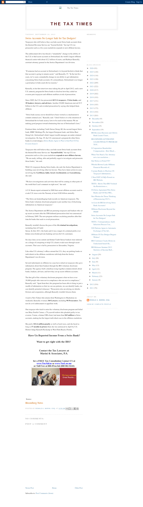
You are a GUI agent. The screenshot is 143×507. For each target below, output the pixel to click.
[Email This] (66, 408)
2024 (92, 75)
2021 (92, 86)
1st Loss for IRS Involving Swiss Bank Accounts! (103, 204)
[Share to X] (72, 408)
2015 (92, 108)
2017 (92, 101)
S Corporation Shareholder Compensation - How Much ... (103, 149)
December (96, 118)
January (95, 280)
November (96, 122)
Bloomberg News (34, 402)
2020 (92, 90)
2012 (92, 284)
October (95, 126)
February (95, 276)
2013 (92, 115)
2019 (92, 93)
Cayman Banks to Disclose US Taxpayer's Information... (102, 172)
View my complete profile (99, 304)
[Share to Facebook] (74, 408)
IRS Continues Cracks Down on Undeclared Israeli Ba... (103, 242)
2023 (92, 79)
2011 (92, 288)
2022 (92, 82)
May (94, 265)
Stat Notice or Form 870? (100, 161)
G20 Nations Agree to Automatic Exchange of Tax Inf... (103, 229)
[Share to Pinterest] (77, 408)
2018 (92, 97)
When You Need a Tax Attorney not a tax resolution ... (103, 156)
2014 (92, 112)
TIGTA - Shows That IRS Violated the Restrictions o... (104, 185)
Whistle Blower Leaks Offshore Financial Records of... (103, 165)
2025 (92, 72)
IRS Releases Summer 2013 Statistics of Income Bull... (102, 248)
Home (54, 488)
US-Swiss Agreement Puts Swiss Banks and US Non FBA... (103, 191)
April (94, 269)
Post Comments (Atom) (44, 493)
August (95, 254)
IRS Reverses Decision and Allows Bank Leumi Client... (104, 134)
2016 (92, 104)
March (94, 272)
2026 (92, 68)
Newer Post (29, 488)
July (94, 258)
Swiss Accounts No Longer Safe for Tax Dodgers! (103, 216)
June (94, 261)
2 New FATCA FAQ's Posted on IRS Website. (103, 178)
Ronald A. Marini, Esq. (100, 300)
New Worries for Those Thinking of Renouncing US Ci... (103, 197)
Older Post (79, 488)
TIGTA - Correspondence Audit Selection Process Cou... (103, 223)
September (96, 129)
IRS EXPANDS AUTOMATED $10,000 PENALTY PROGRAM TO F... (104, 142)
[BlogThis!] (69, 408)
